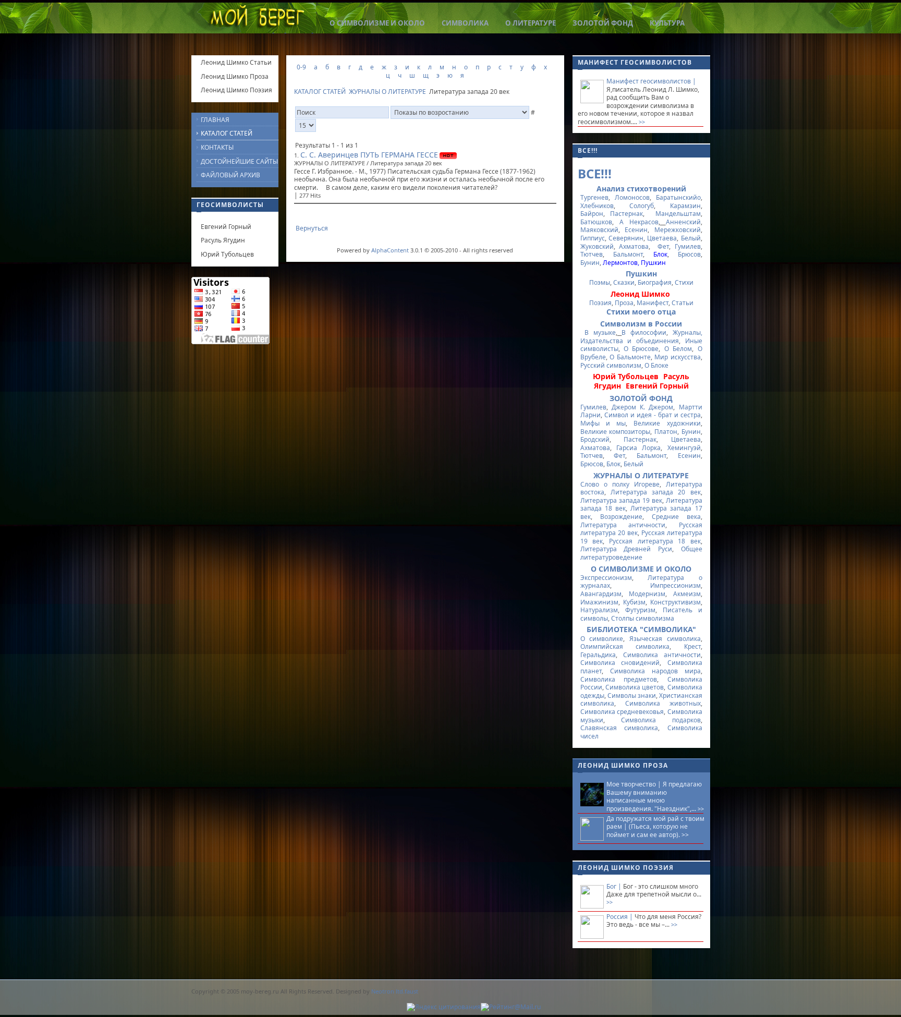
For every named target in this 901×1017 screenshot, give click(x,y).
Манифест (652, 302)
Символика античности (662, 654)
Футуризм (640, 610)
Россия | (620, 916)
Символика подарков (661, 720)
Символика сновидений (620, 662)
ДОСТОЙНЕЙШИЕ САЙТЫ (239, 161)
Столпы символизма (642, 618)
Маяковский (599, 229)
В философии (644, 332)
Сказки (624, 282)
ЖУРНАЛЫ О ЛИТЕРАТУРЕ (387, 91)
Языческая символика (665, 638)
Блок (613, 463)
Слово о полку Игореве (620, 484)
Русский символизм (610, 365)
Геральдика (598, 654)
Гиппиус (592, 238)
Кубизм (634, 602)
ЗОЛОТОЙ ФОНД (641, 398)
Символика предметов (619, 679)
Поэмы (599, 282)
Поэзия (600, 302)
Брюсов (689, 254)
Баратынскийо (678, 197)
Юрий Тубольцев (227, 254)
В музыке (600, 332)
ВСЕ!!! (595, 173)
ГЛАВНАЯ (215, 119)
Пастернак (626, 213)
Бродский (595, 439)
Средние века (676, 516)
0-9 (301, 67)
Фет (663, 246)
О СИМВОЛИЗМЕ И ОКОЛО (641, 569)
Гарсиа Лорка (638, 447)
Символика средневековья (622, 711)
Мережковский (677, 229)
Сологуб (641, 205)
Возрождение (621, 516)
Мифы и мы (603, 423)
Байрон (591, 213)
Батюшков (596, 221)
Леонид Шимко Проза (235, 76)
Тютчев (591, 254)
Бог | (614, 886)
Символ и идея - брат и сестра (652, 414)
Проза (624, 302)
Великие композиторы (615, 431)
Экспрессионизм (606, 577)
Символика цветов (634, 687)
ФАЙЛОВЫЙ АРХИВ (230, 175)
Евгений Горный (226, 226)
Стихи (684, 282)
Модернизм (647, 593)
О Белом (678, 348)
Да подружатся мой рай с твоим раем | (655, 822)
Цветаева (662, 238)
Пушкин (641, 274)
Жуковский (597, 246)
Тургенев (594, 197)
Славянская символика (619, 727)
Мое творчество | (634, 784)
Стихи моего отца (641, 312)
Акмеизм (687, 593)
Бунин (590, 262)
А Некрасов (639, 221)
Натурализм (599, 610)
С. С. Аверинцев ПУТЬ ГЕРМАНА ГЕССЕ (369, 155)
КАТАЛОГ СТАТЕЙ (320, 91)
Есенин (636, 229)
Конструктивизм (675, 602)
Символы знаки (631, 695)
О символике (602, 638)
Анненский (683, 221)
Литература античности (623, 524)
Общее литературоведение (641, 553)
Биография (655, 282)
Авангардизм (601, 593)
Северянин (625, 238)
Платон (665, 431)
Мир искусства (677, 357)
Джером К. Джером (643, 407)
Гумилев (688, 246)
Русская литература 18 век (654, 541)
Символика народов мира (655, 671)
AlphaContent (390, 250)
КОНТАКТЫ (217, 147)
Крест (692, 646)
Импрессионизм (675, 585)
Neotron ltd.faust (394, 991)
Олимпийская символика (625, 646)
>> (641, 122)
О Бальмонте (630, 357)
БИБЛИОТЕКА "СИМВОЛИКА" (641, 629)
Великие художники (667, 423)
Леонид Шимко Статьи (236, 62)
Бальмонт (628, 254)
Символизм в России (641, 324)
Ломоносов (632, 197)
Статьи (682, 302)
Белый (691, 238)
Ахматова (634, 246)
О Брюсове (641, 348)
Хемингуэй (684, 447)
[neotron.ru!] (450, 1009)
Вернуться (312, 228)
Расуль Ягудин (223, 240)
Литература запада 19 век (621, 500)
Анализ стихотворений (641, 188)
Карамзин (685, 205)
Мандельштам (675, 213)
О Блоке (656, 365)
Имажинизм (599, 602)
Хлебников (597, 205)
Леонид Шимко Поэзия (236, 90)
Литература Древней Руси (626, 548)
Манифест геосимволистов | (651, 81)
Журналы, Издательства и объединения (641, 336)
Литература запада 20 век (656, 492)
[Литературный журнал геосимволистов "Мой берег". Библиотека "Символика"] (256, 19)
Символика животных (663, 703)
